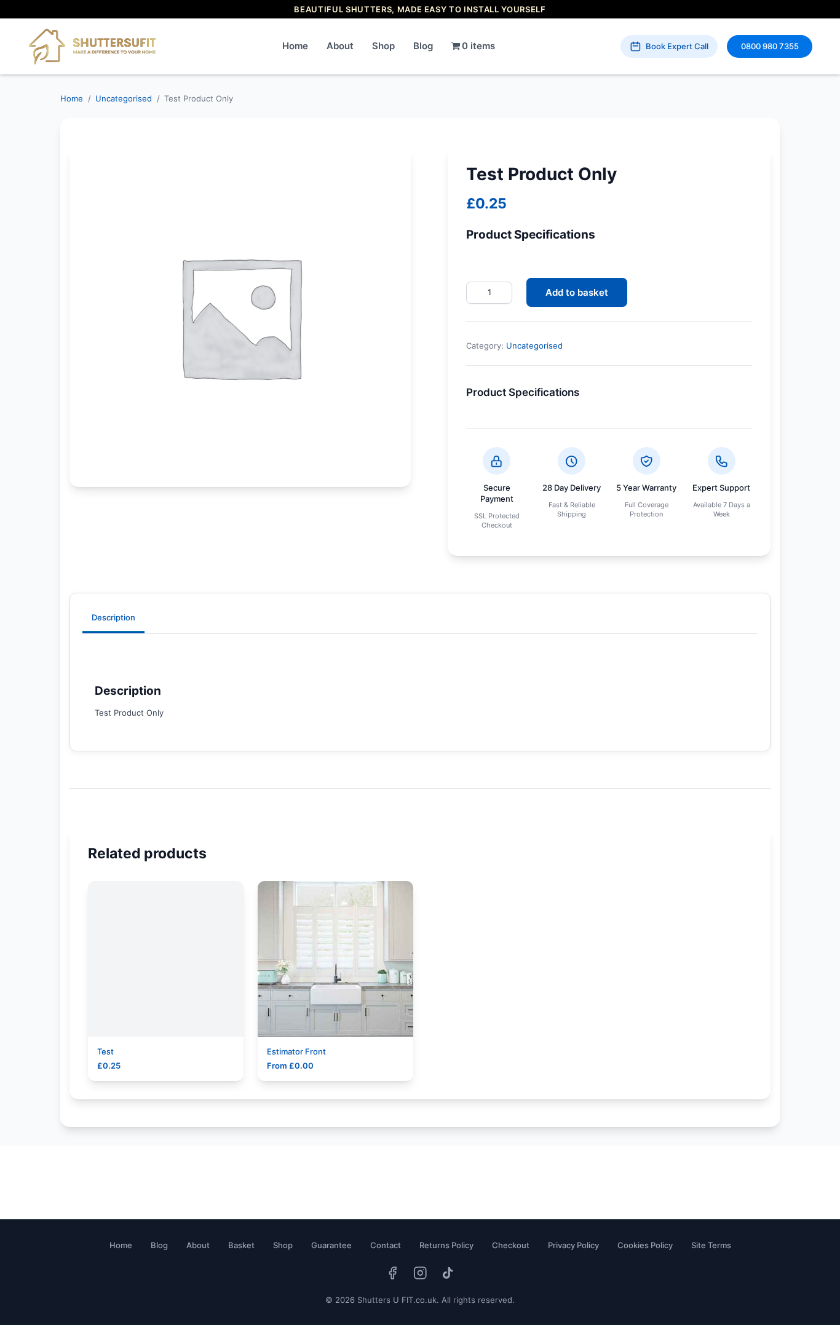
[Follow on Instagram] (420, 1273)
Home (295, 46)
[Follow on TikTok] (448, 1273)
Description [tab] (113, 617)
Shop (383, 46)
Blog (423, 46)
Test (105, 1051)
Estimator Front (296, 1051)
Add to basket (576, 292)
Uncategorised (123, 98)
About (340, 46)
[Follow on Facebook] (393, 1273)
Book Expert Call (677, 46)
